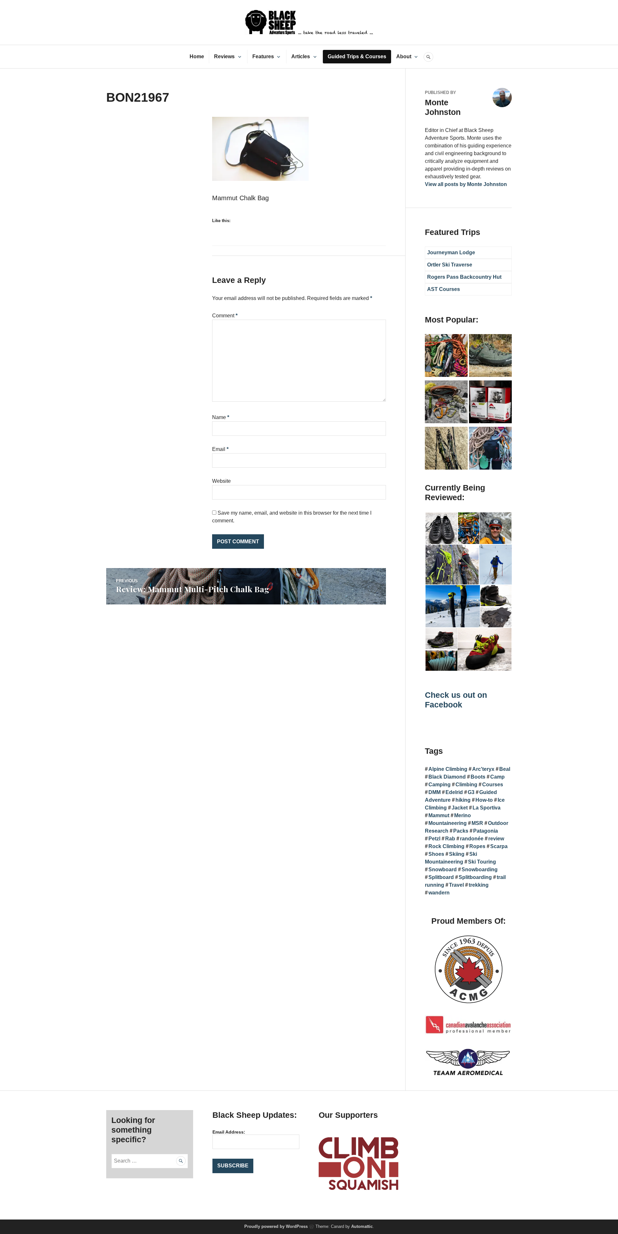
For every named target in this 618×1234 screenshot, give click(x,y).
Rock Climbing (446, 846)
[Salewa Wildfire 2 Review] (490, 356)
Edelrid (454, 792)
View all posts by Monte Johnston (466, 184)
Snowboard (442, 869)
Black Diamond (447, 777)
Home (197, 56)
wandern (439, 892)
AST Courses (443, 289)
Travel (456, 885)
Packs (460, 831)
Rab (450, 838)
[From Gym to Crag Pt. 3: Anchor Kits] (446, 449)
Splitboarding (475, 877)
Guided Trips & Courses (357, 56)
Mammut (438, 815)
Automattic (362, 1226)
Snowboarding (480, 869)
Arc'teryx (483, 769)
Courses (492, 784)
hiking (463, 800)
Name (220, 417)
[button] (441, 528)
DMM (434, 792)
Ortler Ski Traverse (449, 264)
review (496, 838)
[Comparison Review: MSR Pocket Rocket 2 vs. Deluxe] (490, 402)
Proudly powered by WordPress (276, 1226)
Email (220, 449)
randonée (471, 838)
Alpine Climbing (447, 769)
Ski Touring (482, 862)
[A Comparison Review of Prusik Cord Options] (446, 356)
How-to (484, 800)
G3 (471, 792)
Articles (300, 56)
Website (221, 481)
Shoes (436, 854)
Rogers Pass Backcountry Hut (464, 277)
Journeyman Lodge (451, 252)
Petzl (434, 838)
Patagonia (485, 831)
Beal (504, 769)
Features (263, 56)
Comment (225, 315)
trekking (479, 885)
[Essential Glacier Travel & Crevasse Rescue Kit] (446, 402)
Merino (462, 815)
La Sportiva (487, 807)
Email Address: (228, 1132)
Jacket (460, 807)
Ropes (477, 846)
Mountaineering (447, 823)
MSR (477, 823)
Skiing (456, 854)
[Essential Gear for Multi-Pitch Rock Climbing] (490, 449)
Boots (478, 777)
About (403, 56)
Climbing (466, 784)
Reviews (224, 56)
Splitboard (441, 877)
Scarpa (499, 846)
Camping (439, 784)
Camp (497, 777)
